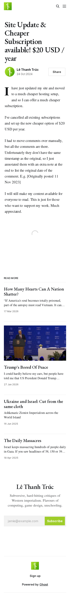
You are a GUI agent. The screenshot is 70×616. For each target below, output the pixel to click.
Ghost (43, 584)
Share (57, 72)
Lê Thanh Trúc (27, 70)
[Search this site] (58, 6)
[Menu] (64, 6)
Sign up (35, 576)
